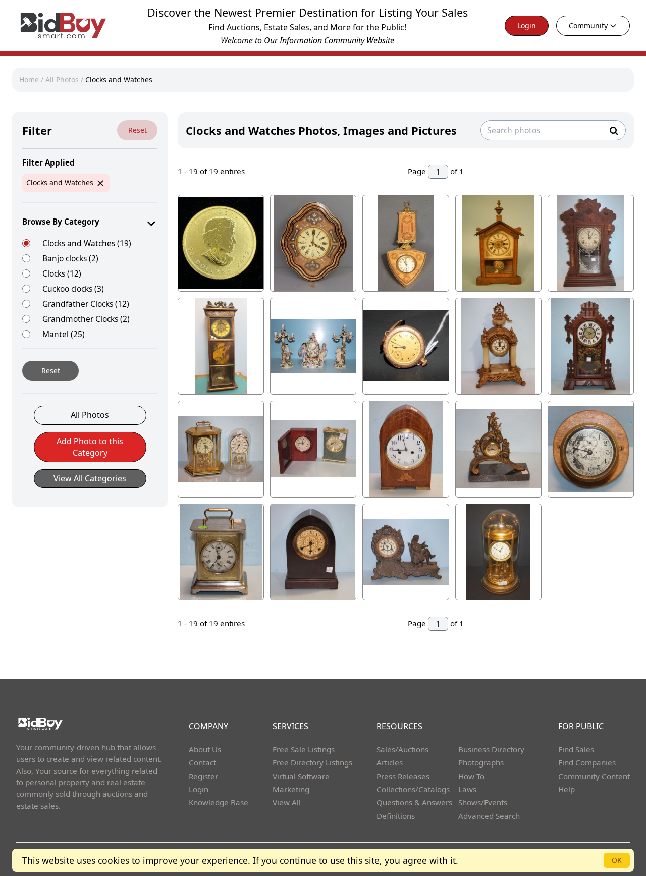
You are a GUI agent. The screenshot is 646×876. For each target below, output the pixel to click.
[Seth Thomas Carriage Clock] (221, 552)
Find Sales (576, 749)
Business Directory (491, 749)
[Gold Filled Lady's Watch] (405, 346)
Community (588, 25)
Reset (137, 130)
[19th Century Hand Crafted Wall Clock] (221, 346)
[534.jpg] (221, 243)
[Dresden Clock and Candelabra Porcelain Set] (313, 346)
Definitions (395, 816)
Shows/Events (482, 802)
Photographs (481, 762)
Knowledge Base (218, 802)
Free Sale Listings (304, 749)
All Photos (62, 79)
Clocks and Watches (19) (86, 243)
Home (29, 79)
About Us (205, 749)
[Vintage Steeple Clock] (313, 552)
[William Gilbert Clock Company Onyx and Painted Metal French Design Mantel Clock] (498, 346)
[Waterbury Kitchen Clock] (591, 243)
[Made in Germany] (498, 449)
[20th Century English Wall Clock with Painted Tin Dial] (313, 243)
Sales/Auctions (402, 749)
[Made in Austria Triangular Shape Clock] (405, 243)
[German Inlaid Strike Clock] (498, 243)
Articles (389, 762)
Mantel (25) (63, 333)
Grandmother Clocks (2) (86, 318)
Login (526, 25)
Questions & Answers (414, 802)
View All (287, 802)
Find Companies (587, 762)
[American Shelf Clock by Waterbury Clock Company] (405, 449)
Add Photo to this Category (90, 446)
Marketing (291, 789)
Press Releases (402, 776)
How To (471, 776)
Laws (467, 789)
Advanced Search (489, 816)
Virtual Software (301, 776)
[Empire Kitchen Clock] (591, 346)
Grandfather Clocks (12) (85, 303)
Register (203, 776)
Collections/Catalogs (413, 789)
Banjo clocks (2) (70, 258)
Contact (202, 762)
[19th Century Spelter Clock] (405, 552)
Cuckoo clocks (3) (73, 288)
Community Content (594, 776)
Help (566, 789)
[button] (90, 452)
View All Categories (89, 478)
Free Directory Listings (312, 762)
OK (617, 860)
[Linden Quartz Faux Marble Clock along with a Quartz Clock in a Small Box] (313, 449)
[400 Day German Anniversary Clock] (498, 552)
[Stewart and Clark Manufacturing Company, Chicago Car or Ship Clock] (591, 449)
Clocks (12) (61, 273)
